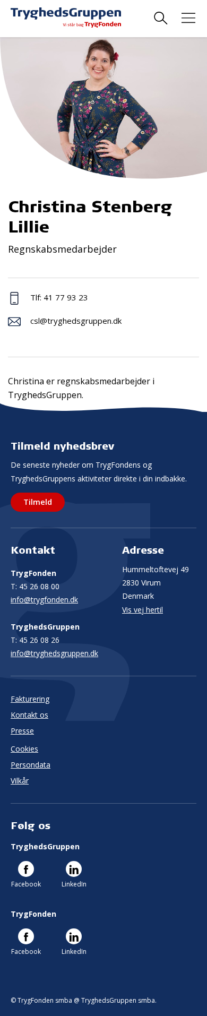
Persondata (30, 765)
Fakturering (30, 699)
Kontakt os (29, 715)
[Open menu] (188, 18)
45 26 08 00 (35, 586)
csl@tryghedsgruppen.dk (76, 320)
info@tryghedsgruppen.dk (54, 653)
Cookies (24, 749)
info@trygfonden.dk (44, 600)
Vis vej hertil (142, 610)
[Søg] (161, 18)
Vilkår (20, 781)
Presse (22, 731)
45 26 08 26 (35, 640)
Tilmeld (37, 501)
